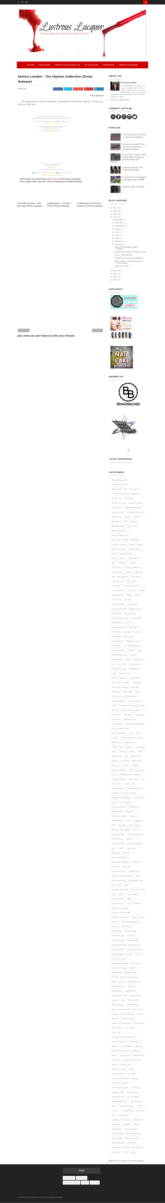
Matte (128, 820)
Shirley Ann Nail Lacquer (121, 1023)
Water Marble (117, 1133)
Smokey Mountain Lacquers (123, 1037)
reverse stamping (119, 968)
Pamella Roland (118, 899)
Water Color (117, 1129)
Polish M (115, 926)
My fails (129, 839)
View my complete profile (119, 100)
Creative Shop (117, 595)
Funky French (124, 673)
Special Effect (126, 1046)
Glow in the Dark (135, 701)
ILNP (137, 733)
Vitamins (136, 1124)
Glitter (137, 692)
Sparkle (115, 1046)
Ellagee (129, 641)
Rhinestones (117, 972)
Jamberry (140, 747)
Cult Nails (128, 600)
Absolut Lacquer (135, 503)
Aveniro (127, 517)
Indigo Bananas (130, 742)
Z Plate (125, 1152)
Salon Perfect (130, 991)
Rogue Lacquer (118, 982)
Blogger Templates (56, 1197)
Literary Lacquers (129, 793)
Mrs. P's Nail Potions (135, 834)
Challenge (122, 563)
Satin (123, 1000)
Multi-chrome (117, 839)
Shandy (115, 1014)
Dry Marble (116, 636)
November (119, 223)
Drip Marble (116, 632)
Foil (113, 664)
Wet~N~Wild (117, 1138)
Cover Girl (131, 590)
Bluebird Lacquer (119, 544)
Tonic (114, 1106)
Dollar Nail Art (117, 623)
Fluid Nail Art (138, 659)
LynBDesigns (134, 807)
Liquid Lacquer (118, 788)
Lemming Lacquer (136, 770)
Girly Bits (135, 687)
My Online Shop (118, 843)
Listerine (115, 793)
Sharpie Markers (127, 1014)
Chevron (132, 563)
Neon (138, 876)
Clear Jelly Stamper (120, 577)
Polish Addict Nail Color (131, 922)
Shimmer (115, 1018)
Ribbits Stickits (131, 972)
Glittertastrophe (118, 701)
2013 (115, 277)
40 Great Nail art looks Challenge (125, 494)
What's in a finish (132, 1138)
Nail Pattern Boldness (120, 862)
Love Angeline (125, 802)
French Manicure (118, 669)
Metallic (115, 830)
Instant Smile (117, 747)
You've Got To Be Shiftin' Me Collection (127, 1147)
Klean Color (136, 756)
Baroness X (116, 521)
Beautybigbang (118, 526)
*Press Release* (97, 95)
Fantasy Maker (118, 650)
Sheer (139, 1014)
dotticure (130, 623)
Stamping (116, 1060)
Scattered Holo (118, 1005)
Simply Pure (139, 1023)
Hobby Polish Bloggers (135, 724)
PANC (130, 899)
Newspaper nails (136, 880)
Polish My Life (126, 926)
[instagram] (26, 2)
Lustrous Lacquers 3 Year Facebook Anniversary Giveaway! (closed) (133, 146)
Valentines (116, 1124)
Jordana (122, 751)
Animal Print (116, 517)
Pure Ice (139, 954)
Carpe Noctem (134, 558)
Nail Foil (126, 853)
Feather (130, 650)
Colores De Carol (131, 586)
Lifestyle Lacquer (119, 779)
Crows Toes (116, 600)
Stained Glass (138, 1055)
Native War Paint (118, 871)
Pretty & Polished (119, 945)
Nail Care (131, 848)
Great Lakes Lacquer (130, 710)
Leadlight (135, 765)
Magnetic (129, 811)
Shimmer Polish (128, 1018)
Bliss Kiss (135, 540)
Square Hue (125, 1055)
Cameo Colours (118, 558)
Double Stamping (119, 627)
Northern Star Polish (120, 890)
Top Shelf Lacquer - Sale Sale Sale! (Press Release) (29, 204)
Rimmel (115, 977)
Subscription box (119, 1069)
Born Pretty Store (119, 549)
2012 (115, 280)
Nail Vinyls (116, 867)
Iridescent (129, 747)
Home (32, 65)
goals (114, 705)
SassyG (115, 1000)
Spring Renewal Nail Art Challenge (125, 1051)
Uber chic (140, 1110)
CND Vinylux (136, 577)
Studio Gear (125, 1064)
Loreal (114, 802)
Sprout (114, 1055)
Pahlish (121, 894)
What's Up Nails (118, 1143)
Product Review (118, 954)
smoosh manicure (119, 1041)
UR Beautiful (138, 1120)
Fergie (139, 650)
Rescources (108, 65)
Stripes (114, 1064)
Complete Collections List (67, 65)
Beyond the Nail (118, 530)
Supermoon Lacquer (120, 1087)
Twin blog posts (127, 1110)
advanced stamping (133, 507)
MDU (113, 825)
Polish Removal (118, 936)
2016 (115, 217)
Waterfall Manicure (134, 1133)
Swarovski (136, 1087)
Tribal (139, 1106)
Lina (142, 779)
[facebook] (18, 2)
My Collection (91, 65)
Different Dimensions (120, 618)
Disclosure (44, 65)
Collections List (118, 581)
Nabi (114, 848)
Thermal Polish (136, 1101)
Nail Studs (136, 862)
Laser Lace (116, 765)
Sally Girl (131, 986)
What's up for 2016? (121, 266)
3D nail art (134, 489)
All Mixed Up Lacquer (135, 512)
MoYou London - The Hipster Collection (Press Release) (128, 262)
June (117, 235)
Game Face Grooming (121, 682)
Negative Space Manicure (122, 876)
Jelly (114, 751)
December (119, 220)
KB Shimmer (117, 756)
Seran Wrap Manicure (121, 1009)
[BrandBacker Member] (128, 406)
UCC (113, 1115)
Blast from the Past (120, 540)
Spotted (138, 1046)
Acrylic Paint (117, 507)
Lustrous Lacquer (130, 83)
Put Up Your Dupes (119, 959)
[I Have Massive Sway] (128, 450)
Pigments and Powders (121, 913)
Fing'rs (133, 655)
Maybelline (138, 820)
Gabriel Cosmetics (119, 678)
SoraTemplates (31, 1197)
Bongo (131, 544)
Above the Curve (119, 503)
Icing (131, 733)
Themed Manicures (119, 1101)
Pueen (130, 954)
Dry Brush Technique (132, 632)
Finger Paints (117, 659)
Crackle (141, 590)
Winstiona (132, 1143)
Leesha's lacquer (119, 770)
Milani (135, 830)
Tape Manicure (133, 1092)
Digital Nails (136, 618)
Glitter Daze (116, 696)
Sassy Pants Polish (119, 995)
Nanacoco (127, 867)
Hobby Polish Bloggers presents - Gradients (126, 248)
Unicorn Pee (123, 1115)
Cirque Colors (117, 572)
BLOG (51, 167)
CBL (113, 563)
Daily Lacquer (135, 609)
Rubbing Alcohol (134, 982)
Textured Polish (118, 1097)
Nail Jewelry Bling (119, 857)
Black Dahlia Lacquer (120, 535)
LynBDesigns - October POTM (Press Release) (58, 204)
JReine (131, 751)
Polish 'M (115, 922)
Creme (137, 595)
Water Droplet (131, 1129)
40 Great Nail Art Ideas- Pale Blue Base (128, 258)
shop (54, 179)
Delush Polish (130, 613)
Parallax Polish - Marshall (133, 187)
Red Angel (135, 963)
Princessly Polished (134, 949)
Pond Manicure (118, 940)
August (117, 229)
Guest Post (116, 715)
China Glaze (116, 567)
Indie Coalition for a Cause (132, 738)
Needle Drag (134, 871)
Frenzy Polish (133, 669)
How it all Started (119, 733)
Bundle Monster (126, 553)
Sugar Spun (131, 1074)
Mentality (122, 825)
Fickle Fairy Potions (120, 655)
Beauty (133, 521)
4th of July (116, 498)
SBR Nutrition (133, 1000)
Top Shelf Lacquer (126, 1106)
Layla (126, 765)
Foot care (122, 664)
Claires (129, 572)
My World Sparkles (135, 843)
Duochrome (128, 636)
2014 (115, 274)
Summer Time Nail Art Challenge (125, 1078)
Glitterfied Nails (130, 696)
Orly (113, 894)
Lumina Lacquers (119, 807)
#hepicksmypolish (119, 480)
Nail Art (121, 848)
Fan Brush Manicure (132, 646)
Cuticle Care (132, 604)
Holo (114, 728)
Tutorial (115, 1110)
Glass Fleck (127, 692)
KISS (126, 756)
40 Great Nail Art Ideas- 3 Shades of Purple (130, 252)
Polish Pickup (117, 931)
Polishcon (131, 936)
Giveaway (116, 692)
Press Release (59, 85)
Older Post (97, 330)
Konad (114, 761)
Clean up (138, 572)
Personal (137, 903)
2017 (115, 214)
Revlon (132, 968)
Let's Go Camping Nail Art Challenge (126, 774)
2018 (115, 211)
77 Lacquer (128, 498)
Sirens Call (116, 1032)
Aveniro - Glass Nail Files (123, 255)
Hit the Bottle (117, 724)
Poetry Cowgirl (138, 917)
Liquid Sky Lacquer (134, 788)
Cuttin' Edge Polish (119, 609)
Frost (114, 673)
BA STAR (137, 517)
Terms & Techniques (128, 65)
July (116, 232)
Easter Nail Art (117, 641)
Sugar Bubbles (118, 1074)
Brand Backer (134, 549)
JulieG (140, 751)
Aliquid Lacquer (118, 512)
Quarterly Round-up (120, 963)
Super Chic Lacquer (120, 1083)
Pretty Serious (134, 945)
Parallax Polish (117, 903)
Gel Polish (137, 682)
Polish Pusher (130, 931)
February (118, 241)
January (118, 244)
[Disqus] (61, 239)
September (119, 226)
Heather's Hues (130, 719)
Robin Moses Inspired (129, 977)
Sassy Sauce (135, 995)
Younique (115, 1152)
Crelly (128, 595)
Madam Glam (117, 811)
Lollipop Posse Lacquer (121, 797)
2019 (115, 208)
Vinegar (126, 1124)
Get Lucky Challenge (120, 687)
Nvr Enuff (135, 890)
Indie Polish (116, 742)
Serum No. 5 (137, 1009)
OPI (143, 890)
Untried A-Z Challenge (121, 1120)
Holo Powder (124, 728)
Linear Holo (116, 784)
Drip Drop (133, 627)
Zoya (133, 1152)
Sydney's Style (118, 1092)
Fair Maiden (116, 646)
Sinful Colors (117, 1028)
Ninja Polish (116, 885)
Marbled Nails (117, 820)
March (117, 238)
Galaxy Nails (135, 678)
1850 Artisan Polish (119, 489)
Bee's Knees (133, 526)
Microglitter (125, 830)
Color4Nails (116, 586)
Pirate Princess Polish (120, 917)
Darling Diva (117, 613)
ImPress (115, 738)
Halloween (139, 715)
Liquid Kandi (129, 784)
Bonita (140, 544)
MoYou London (48, 85)
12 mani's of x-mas (119, 484)
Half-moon (128, 715)
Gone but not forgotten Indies (132, 705)
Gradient (115, 710)
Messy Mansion (135, 825)
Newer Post (23, 330)
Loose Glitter (139, 797)
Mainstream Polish (119, 816)
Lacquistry (124, 761)
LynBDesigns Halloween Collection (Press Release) (90, 204)
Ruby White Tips (118, 986)
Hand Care (116, 719)
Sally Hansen (117, 991)
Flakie (127, 659)
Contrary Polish (118, 590)
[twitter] (22, 2)
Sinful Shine (129, 1028)
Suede (131, 1069)
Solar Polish (134, 1041)
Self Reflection (133, 1005)
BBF (125, 521)
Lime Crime (133, 779)
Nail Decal (116, 853)
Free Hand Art (135, 664)
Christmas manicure (132, 567)
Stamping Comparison (132, 1060)
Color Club (131, 581)
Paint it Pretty (132, 894)
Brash (114, 553)
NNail (126, 885)
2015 (115, 271)
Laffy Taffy (136, 761)
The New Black (133, 1097)
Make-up (133, 816)
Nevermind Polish (119, 880)
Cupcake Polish (118, 604)
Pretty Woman (118, 949)
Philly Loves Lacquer (120, 908)
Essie (137, 641)
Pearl (128, 903)
